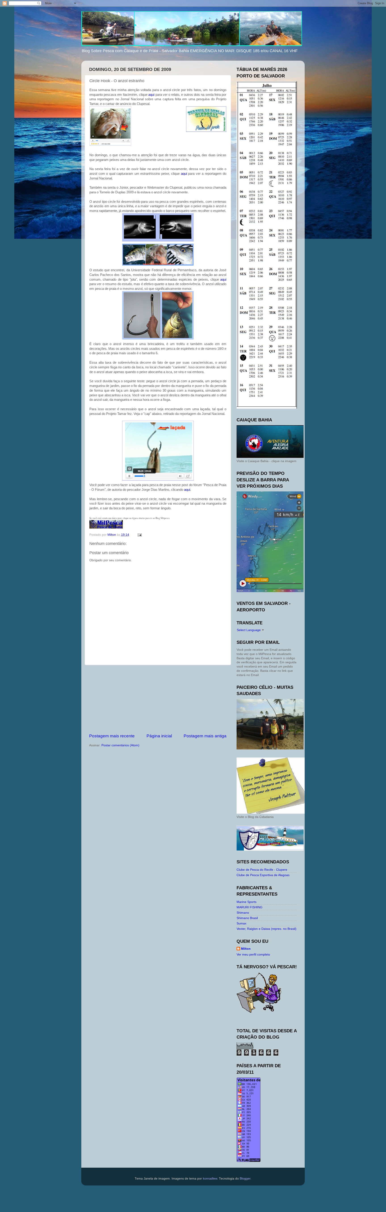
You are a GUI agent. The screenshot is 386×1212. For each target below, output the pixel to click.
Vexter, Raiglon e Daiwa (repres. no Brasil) (266, 928)
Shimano (243, 912)
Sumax (241, 923)
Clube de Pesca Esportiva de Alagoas (263, 875)
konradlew (210, 1178)
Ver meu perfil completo (253, 954)
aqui (151, 94)
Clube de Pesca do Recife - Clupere (262, 869)
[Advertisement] (157, 699)
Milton (246, 948)
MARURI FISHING (249, 907)
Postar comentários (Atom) (120, 745)
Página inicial (159, 736)
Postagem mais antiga (205, 736)
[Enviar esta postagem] (139, 534)
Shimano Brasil (247, 918)
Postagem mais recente (112, 736)
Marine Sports (246, 902)
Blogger (245, 1178)
